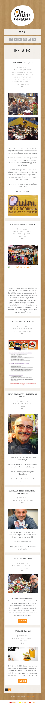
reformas (27, 231)
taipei (26, 568)
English (14, 702)
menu (29, 331)
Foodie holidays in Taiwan (22, 558)
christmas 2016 (20, 331)
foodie (17, 79)
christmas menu (25, 329)
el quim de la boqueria (23, 500)
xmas (16, 329)
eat (13, 74)
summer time (19, 404)
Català (33, 702)
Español (23, 702)
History (23, 32)
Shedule (28, 404)
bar (30, 77)
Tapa (15, 638)
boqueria (19, 231)
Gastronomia (17, 82)
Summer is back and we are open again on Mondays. (22, 395)
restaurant (23, 77)
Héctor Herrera (30, 696)
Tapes (28, 79)
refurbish (17, 234)
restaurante (20, 74)
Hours (22, 406)
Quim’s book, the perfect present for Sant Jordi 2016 (22, 491)
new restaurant (26, 72)
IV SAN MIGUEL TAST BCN (22, 631)
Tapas (23, 79)
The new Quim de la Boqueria (22, 62)
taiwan (20, 568)
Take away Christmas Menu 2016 (22, 321)
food (27, 84)
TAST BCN (21, 638)
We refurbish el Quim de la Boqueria (23, 224)
